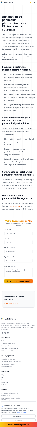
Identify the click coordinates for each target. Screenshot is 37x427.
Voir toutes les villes (12, 303)
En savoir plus (21, 412)
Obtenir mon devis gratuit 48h (18, 425)
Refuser (19, 420)
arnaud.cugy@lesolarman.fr (9, 393)
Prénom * (9, 230)
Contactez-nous (15, 206)
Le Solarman (8, 2)
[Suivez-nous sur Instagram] (5, 333)
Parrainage (4, 382)
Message (10, 266)
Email (11, 247)
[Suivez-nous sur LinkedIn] (8, 333)
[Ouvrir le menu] (34, 2)
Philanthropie (5, 385)
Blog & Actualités (6, 375)
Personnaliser (19, 416)
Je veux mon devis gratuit (20, 281)
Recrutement (5, 380)
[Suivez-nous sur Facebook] (2, 333)
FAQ (2, 377)
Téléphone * (10, 257)
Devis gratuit (5, 346)
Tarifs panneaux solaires (8, 341)
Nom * (9, 238)
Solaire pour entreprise (8, 343)
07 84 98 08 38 (5, 395)
